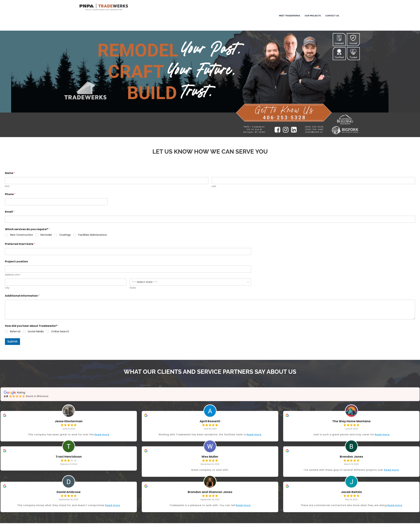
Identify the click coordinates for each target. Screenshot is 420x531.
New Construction (21, 235)
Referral (15, 331)
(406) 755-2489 (314, 129)
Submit (12, 341)
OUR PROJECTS (313, 15)
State (133, 287)
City (7, 287)
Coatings (65, 235)
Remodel (46, 235)
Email (10, 211)
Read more (101, 434)
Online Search (60, 331)
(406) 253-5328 (314, 127)
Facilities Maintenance (92, 235)
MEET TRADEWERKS (289, 15)
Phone (10, 194)
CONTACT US (332, 15)
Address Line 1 (12, 274)
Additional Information (22, 295)
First (7, 186)
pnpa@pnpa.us (314, 132)
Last (214, 186)
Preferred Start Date (20, 244)
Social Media (36, 331)
